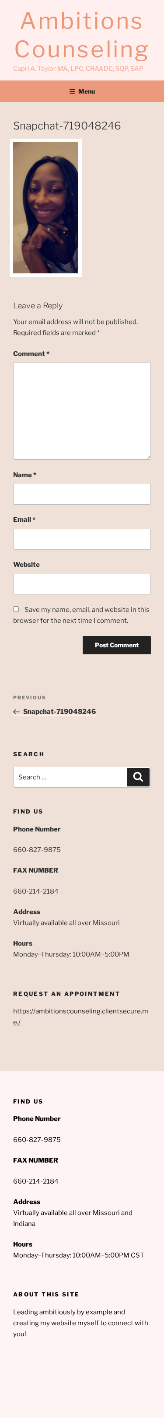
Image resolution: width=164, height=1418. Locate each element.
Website (26, 565)
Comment (31, 354)
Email (24, 520)
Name (24, 475)
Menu (86, 91)
